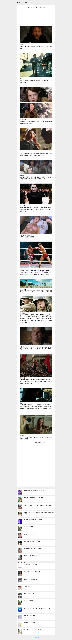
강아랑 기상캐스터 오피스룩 (30, 534)
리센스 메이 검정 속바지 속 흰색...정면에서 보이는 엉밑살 (37, 505)
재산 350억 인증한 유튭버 (30, 615)
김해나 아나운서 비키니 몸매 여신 (32, 571)
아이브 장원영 (27, 586)
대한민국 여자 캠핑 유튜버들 (30, 579)
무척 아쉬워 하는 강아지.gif (30, 555)
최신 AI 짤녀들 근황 (28, 526)
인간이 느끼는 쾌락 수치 (29, 622)
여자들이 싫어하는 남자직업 (30, 564)
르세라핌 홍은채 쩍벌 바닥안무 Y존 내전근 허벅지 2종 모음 (37, 608)
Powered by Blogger (36, 637)
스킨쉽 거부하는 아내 (29, 593)
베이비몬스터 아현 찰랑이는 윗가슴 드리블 (34, 490)
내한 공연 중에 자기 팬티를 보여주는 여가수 (34, 497)
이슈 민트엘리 (23, 2)
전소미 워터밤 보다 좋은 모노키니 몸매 (33, 548)
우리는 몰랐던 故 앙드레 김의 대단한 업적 (33, 630)
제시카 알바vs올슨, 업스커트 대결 (32, 541)
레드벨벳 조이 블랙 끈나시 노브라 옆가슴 (33, 519)
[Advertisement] (36, 16)
